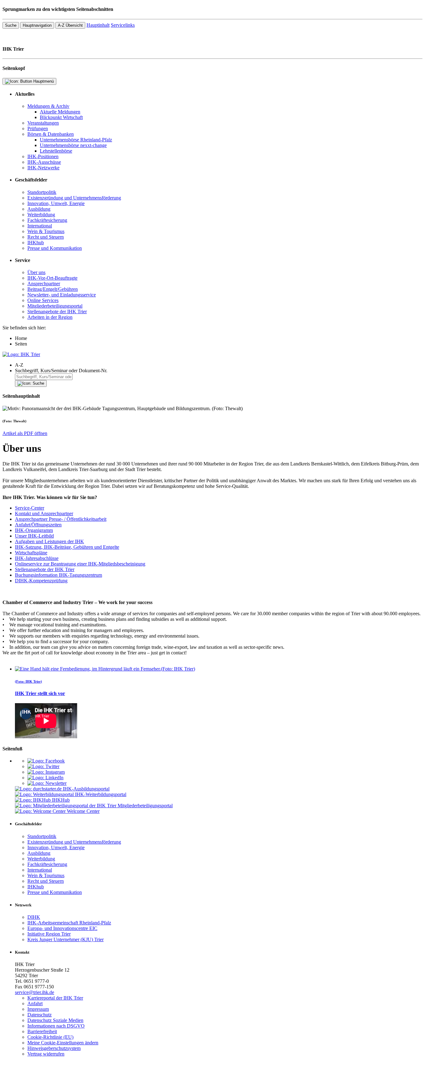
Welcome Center (83, 811)
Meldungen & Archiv (48, 106)
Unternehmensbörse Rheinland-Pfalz (76, 139)
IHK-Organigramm (34, 530)
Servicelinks (123, 25)
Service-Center (29, 508)
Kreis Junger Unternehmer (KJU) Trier (65, 939)
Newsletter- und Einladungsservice (61, 294)
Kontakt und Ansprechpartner (44, 513)
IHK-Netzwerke (43, 167)
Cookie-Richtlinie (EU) (50, 1037)
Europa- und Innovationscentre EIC (62, 928)
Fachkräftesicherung (47, 220)
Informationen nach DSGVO (56, 1025)
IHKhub (35, 242)
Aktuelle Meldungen (60, 111)
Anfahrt (35, 1003)
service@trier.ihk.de (34, 992)
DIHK (33, 917)
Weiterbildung (41, 214)
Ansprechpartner (43, 283)
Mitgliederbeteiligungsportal (54, 306)
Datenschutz (39, 1014)
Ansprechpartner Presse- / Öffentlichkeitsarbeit (60, 519)
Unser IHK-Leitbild (34, 535)
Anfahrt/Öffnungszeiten (38, 524)
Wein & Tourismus (45, 231)
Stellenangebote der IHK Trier (57, 311)
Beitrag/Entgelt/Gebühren (52, 289)
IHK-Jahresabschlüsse (36, 558)
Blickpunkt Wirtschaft (61, 117)
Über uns (36, 272)
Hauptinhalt (98, 25)
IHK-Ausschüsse (44, 162)
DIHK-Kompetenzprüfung (41, 580)
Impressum (38, 1009)
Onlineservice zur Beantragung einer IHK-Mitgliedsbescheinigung (80, 563)
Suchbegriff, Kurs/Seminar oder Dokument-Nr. (61, 370)
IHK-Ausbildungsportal (86, 788)
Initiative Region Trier (49, 934)
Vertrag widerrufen (45, 1053)
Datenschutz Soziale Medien (55, 1020)
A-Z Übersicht (70, 25)
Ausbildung (38, 209)
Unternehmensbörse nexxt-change (73, 145)
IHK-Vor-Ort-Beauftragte (52, 278)
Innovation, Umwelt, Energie (56, 203)
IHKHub (61, 800)
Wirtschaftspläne (31, 552)
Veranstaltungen (43, 123)
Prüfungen (37, 128)
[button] (219, 365)
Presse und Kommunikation (54, 248)
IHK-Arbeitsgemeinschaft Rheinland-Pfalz (69, 922)
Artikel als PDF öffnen (24, 433)
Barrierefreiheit (42, 1031)
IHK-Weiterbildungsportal (100, 794)
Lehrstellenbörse (56, 150)
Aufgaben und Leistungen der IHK (49, 541)
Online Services (42, 300)
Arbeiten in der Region (49, 317)
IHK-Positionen (42, 156)
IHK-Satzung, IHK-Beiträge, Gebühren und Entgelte (67, 547)
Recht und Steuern (45, 237)
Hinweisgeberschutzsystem (54, 1048)
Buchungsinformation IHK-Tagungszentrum (58, 575)
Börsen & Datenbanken (50, 134)
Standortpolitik (41, 192)
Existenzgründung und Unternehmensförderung (74, 197)
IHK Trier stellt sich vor (40, 693)
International (39, 225)
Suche (10, 25)
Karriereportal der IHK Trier (55, 998)
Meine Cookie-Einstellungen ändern (62, 1042)
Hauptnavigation (37, 25)
